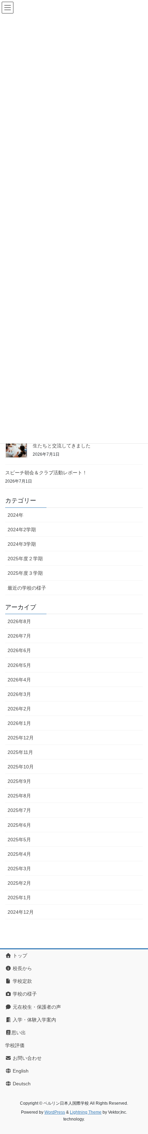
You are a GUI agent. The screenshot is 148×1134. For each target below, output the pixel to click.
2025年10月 (21, 766)
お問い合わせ (26, 1058)
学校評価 (14, 1045)
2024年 (15, 515)
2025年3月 (19, 868)
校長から (21, 968)
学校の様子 (24, 994)
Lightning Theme (86, 1112)
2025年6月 (19, 825)
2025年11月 (20, 752)
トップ (19, 955)
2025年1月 (19, 897)
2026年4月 (19, 679)
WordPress (54, 1112)
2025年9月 (19, 781)
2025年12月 (21, 737)
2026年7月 (19, 636)
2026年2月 (19, 708)
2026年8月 (19, 621)
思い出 (18, 1032)
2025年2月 (19, 883)
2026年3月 (19, 694)
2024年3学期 (22, 544)
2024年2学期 (22, 529)
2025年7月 (19, 810)
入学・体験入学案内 (33, 1019)
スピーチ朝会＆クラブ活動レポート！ (46, 472)
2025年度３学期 (25, 573)
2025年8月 (19, 795)
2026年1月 (19, 723)
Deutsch (21, 1083)
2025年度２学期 (25, 558)
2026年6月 (19, 650)
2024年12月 (21, 912)
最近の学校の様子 (27, 588)
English (20, 1071)
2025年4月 (19, 854)
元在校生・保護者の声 (36, 1007)
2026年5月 (19, 665)
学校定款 (21, 981)
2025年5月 (19, 839)
